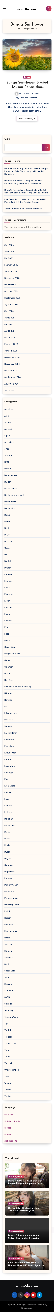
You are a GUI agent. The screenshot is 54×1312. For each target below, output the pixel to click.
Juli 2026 (9, 245)
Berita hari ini (10, 488)
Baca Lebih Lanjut (27, 119)
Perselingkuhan (11, 905)
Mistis (7, 832)
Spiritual (8, 1004)
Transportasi (10, 1043)
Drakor (7, 568)
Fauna (27, 77)
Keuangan (9, 772)
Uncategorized (11, 1070)
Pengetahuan (11, 898)
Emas (7, 587)
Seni (6, 964)
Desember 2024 (12, 357)
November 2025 (12, 285)
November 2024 (12, 364)
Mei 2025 (8, 324)
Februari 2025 (11, 344)
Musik (7, 852)
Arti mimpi (9, 442)
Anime (7, 422)
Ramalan (8, 924)
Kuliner (7, 792)
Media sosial (10, 825)
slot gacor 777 (11, 1134)
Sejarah (8, 951)
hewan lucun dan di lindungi (18, 687)
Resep (7, 938)
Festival (8, 620)
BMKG (7, 521)
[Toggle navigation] (5, 8)
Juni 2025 (9, 318)
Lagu (6, 799)
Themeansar (27, 1308)
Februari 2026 (11, 265)
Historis (8, 700)
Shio (6, 977)
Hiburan (8, 693)
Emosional (9, 594)
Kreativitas (9, 786)
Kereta (7, 759)
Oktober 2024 (11, 370)
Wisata (7, 1083)
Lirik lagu (8, 812)
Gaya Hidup (9, 647)
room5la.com (26, 9)
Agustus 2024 (11, 384)
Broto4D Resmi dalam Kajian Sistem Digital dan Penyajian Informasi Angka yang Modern (26, 191)
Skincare (8, 990)
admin (22, 93)
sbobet (7, 1128)
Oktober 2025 (10, 291)
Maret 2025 (9, 337)
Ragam (7, 918)
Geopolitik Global (12, 654)
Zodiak (7, 1096)
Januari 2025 (10, 351)
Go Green (8, 667)
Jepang (8, 726)
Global (7, 660)
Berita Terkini (10, 502)
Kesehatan (9, 766)
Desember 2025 (12, 278)
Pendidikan (9, 891)
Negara (7, 858)
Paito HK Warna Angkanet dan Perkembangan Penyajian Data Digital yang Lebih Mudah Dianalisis (26, 171)
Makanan (8, 819)
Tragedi (8, 1037)
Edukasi (8, 574)
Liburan (8, 805)
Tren (6, 1050)
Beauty (7, 469)
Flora (6, 634)
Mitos (7, 838)
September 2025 (12, 298)
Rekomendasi (10, 931)
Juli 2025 (9, 311)
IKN (6, 706)
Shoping (8, 984)
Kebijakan (9, 746)
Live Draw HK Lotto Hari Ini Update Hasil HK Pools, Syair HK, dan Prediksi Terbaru (25, 200)
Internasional (10, 713)
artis (6, 449)
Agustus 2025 (11, 304)
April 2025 (9, 331)
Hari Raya (9, 680)
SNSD (7, 997)
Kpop (6, 779)
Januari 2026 (10, 271)
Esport (7, 601)
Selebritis (8, 957)
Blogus (41, 1305)
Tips (6, 1023)
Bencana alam (11, 475)
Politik (7, 911)
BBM (6, 462)
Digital (7, 561)
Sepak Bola (9, 971)
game (7, 640)
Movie (7, 845)
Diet (6, 554)
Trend (7, 1056)
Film (6, 627)
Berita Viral (9, 508)
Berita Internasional (14, 495)
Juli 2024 (9, 390)
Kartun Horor (10, 733)
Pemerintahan (11, 885)
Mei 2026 (8, 258)
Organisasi (9, 872)
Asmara (8, 455)
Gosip (7, 673)
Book (6, 528)
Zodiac (7, 1090)
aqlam (7, 436)
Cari (7, 139)
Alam (6, 416)
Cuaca (7, 548)
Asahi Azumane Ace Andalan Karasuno (23, 209)
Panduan (8, 878)
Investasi (8, 720)
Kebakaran (9, 739)
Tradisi (7, 1030)
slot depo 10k (10, 1141)
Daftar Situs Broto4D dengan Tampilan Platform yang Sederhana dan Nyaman (23, 182)
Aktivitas (8, 409)
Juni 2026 (9, 252)
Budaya (8, 541)
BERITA (7, 482)
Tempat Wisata (11, 1017)
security (8, 944)
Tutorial (8, 1063)
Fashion (8, 607)
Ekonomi (8, 581)
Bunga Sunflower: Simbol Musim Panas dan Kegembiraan (27, 87)
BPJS (7, 535)
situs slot (8, 1115)
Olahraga (8, 865)
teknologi (8, 1010)
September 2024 (12, 377)
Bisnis (7, 515)
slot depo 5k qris (12, 1121)
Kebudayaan (10, 753)
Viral (6, 1076)
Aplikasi (8, 429)
